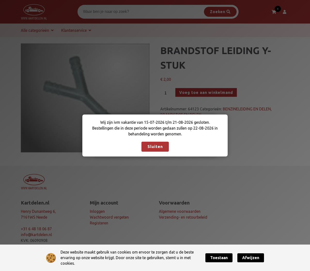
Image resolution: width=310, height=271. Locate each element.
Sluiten (155, 146)
